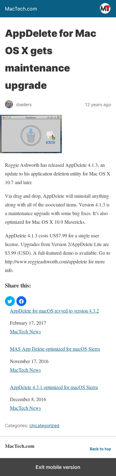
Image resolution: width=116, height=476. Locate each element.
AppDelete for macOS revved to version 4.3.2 (54, 311)
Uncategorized (44, 425)
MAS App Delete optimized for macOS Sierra (55, 349)
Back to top (100, 449)
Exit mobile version (58, 467)
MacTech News (25, 331)
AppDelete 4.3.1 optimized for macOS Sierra (54, 387)
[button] (10, 301)
